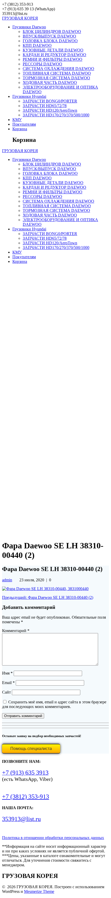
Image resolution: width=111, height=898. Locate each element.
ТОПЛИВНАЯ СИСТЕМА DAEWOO (57, 73)
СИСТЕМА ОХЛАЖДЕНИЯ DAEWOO (58, 68)
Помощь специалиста (31, 748)
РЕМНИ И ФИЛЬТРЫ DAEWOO (52, 59)
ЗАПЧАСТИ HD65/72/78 (45, 105)
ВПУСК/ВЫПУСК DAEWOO (49, 36)
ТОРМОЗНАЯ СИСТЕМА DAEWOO (56, 78)
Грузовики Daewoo (29, 27)
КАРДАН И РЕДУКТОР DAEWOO (54, 55)
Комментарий (15, 630)
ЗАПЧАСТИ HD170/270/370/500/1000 (56, 115)
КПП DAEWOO (37, 45)
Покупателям (24, 124)
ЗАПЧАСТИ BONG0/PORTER (50, 101)
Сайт (6, 692)
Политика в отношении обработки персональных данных (53, 837)
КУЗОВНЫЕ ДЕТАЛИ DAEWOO (53, 50)
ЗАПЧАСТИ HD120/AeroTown (50, 110)
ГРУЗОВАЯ (20, 18)
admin (7, 580)
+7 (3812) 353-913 (25, 796)
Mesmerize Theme (39, 891)
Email (8, 682)
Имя (7, 673)
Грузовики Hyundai (29, 96)
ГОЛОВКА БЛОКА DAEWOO (50, 41)
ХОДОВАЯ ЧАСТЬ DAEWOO (50, 82)
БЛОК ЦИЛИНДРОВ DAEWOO (52, 31)
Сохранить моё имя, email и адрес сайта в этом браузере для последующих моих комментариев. (54, 704)
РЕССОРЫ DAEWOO (42, 64)
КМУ (17, 119)
